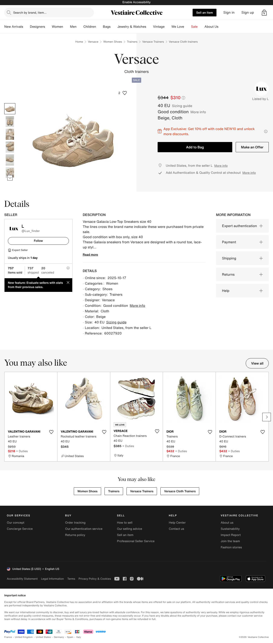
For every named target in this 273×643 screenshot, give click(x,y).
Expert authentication (239, 225)
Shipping (229, 258)
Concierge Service (20, 529)
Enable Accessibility (136, 2)
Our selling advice (129, 529)
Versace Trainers (153, 42)
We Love (177, 26)
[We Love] (187, 26)
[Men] (80, 26)
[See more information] (266, 131)
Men (73, 26)
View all (257, 363)
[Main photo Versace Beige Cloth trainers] (9, 108)
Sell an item (204, 12)
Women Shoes (112, 42)
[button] (264, 13)
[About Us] (222, 26)
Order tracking (75, 522)
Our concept (15, 522)
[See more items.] (10, 177)
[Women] (66, 26)
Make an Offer (252, 147)
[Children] (99, 26)
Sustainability (230, 529)
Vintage (158, 26)
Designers (37, 26)
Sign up (247, 12)
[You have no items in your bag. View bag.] (264, 13)
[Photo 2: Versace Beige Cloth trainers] (9, 121)
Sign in (229, 12)
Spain (70, 637)
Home (79, 42)
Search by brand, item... (29, 12)
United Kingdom (24, 637)
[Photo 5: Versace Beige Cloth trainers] (9, 159)
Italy (78, 637)
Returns (228, 274)
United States (43, 637)
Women (57, 26)
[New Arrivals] (26, 26)
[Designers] (48, 26)
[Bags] (114, 26)
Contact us (176, 529)
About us (227, 522)
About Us (211, 26)
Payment (229, 242)
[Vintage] (168, 26)
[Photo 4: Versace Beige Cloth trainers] (9, 147)
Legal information (52, 579)
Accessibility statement (22, 579)
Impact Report (231, 535)
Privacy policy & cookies (94, 579)
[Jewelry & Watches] (149, 26)
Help (225, 290)
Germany (59, 637)
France (8, 637)
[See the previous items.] (10, 103)
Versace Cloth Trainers (180, 491)
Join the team (230, 541)
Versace (93, 42)
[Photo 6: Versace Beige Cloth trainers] (9, 172)
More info (198, 111)
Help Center (177, 522)
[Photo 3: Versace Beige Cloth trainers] (9, 134)
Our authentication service (83, 529)
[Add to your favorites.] (51, 431)
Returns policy (75, 535)
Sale (194, 26)
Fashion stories (231, 547)
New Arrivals (13, 26)
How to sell (124, 522)
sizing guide (182, 105)
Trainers (132, 42)
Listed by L (260, 99)
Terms (71, 579)
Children (89, 26)
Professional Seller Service (135, 541)
